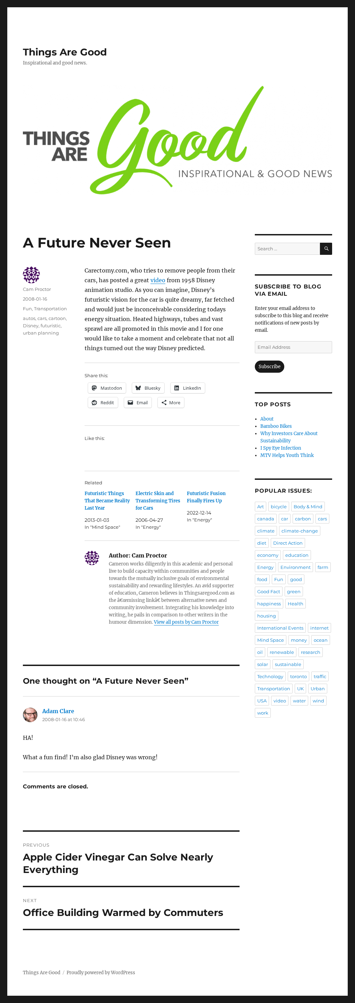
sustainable (288, 664)
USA (262, 700)
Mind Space (270, 640)
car (284, 518)
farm (323, 567)
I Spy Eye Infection (280, 448)
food (262, 579)
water (299, 700)
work (262, 713)
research (310, 652)
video (157, 280)
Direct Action (288, 543)
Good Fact (268, 591)
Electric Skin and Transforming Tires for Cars (158, 501)
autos (29, 318)
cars (41, 318)
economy (267, 555)
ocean (321, 640)
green (294, 591)
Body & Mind (308, 506)
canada (265, 518)
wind (318, 700)
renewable (282, 652)
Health (295, 603)
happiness (269, 603)
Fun (27, 308)
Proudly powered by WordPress (101, 973)
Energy (265, 567)
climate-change (300, 531)
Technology (270, 676)
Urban (318, 688)
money (299, 640)
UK (300, 688)
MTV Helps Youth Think (287, 455)
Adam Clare (58, 711)
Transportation (50, 308)
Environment (295, 567)
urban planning (41, 333)
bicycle (279, 506)
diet (261, 543)
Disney (30, 325)
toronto (298, 676)
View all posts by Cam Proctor (186, 622)
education (297, 555)
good (296, 579)
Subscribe (269, 367)
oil (260, 652)
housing (266, 616)
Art (260, 506)
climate (266, 531)
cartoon (57, 318)
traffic (320, 676)
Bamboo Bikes (276, 426)
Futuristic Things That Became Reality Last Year (107, 501)
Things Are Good (65, 52)
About (267, 419)
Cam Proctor (37, 289)
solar (262, 664)
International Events (280, 628)
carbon (303, 518)
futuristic (51, 325)
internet (319, 628)
